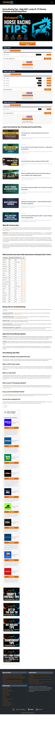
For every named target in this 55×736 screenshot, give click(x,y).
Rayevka (39, 85)
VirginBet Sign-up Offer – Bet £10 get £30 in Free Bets (13, 675)
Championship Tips (9, 645)
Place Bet (48, 54)
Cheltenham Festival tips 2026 (16, 314)
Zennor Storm (38, 54)
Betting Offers (5, 700)
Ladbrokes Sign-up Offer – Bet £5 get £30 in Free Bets (13, 683)
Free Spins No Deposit (7, 702)
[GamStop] (39, 709)
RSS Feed (4, 697)
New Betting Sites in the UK (8, 703)
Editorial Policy (5, 688)
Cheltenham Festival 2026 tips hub (41, 395)
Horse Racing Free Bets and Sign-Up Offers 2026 (35, 161)
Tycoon (40, 109)
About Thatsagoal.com (7, 687)
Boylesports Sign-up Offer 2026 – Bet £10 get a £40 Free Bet (14, 676)
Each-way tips (43, 232)
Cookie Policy (5, 692)
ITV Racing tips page (6, 388)
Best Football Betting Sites (8, 698)
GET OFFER (11, 427)
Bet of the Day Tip (9, 614)
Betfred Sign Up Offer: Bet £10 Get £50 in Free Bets (12, 680)
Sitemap (4, 696)
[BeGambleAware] (21, 709)
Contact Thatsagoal (6, 694)
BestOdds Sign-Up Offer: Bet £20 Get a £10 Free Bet (12, 681)
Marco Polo (39, 83)
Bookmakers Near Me (7, 705)
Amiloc (40, 80)
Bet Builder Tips (8, 630)
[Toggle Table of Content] (5, 406)
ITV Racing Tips (5, 243)
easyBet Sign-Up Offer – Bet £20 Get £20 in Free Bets (13, 674)
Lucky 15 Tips (5, 237)
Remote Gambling (6, 693)
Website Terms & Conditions (8, 691)
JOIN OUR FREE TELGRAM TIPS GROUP (27, 43)
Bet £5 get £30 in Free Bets (15, 50)
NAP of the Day (5, 227)
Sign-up (23, 259)
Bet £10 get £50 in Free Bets (15, 74)
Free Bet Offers (5, 701)
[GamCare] (31, 709)
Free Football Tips (9, 599)
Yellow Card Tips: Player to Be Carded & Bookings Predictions (11, 659)
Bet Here (48, 78)
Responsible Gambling (7, 689)
